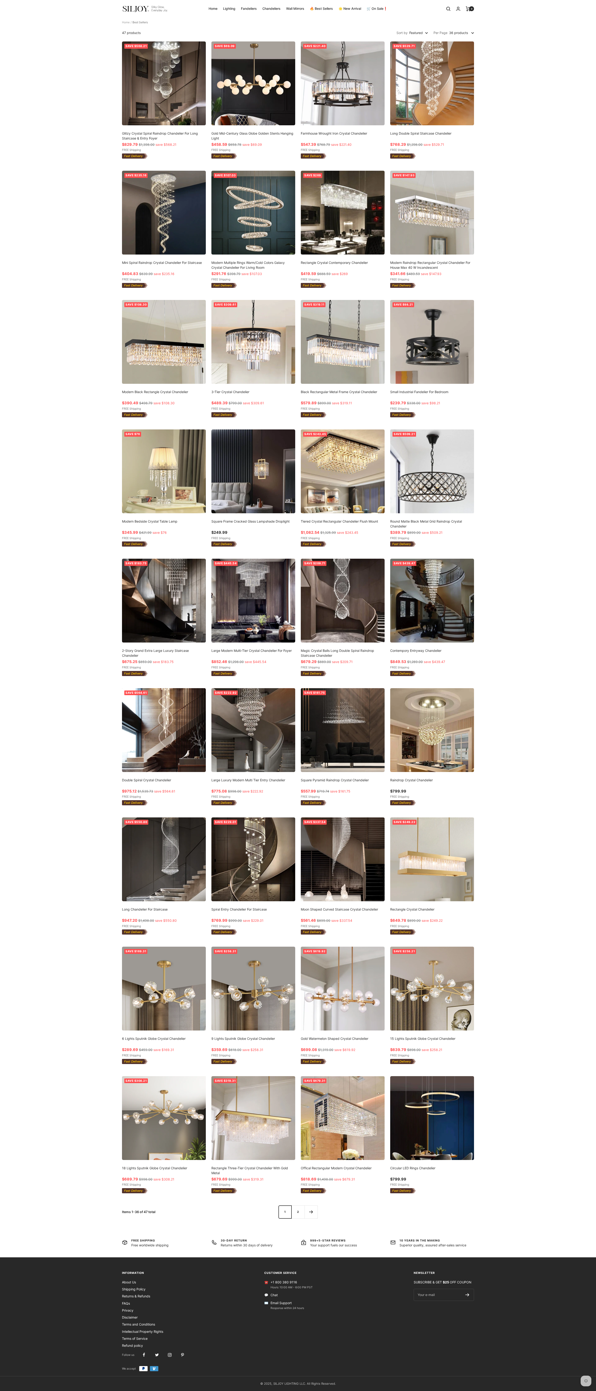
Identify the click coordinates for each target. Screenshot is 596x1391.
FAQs (126, 1303)
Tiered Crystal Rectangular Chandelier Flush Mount (339, 521)
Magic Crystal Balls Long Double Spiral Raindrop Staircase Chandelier (337, 653)
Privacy (127, 1310)
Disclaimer (130, 1317)
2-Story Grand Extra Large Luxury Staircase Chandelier (155, 653)
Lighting (229, 8)
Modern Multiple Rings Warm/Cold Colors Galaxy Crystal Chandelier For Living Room (248, 265)
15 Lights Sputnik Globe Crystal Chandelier (422, 1039)
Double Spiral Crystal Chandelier (146, 780)
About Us (129, 1282)
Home (213, 8)
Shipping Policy (134, 1289)
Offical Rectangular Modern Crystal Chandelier (336, 1168)
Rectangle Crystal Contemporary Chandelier (334, 263)
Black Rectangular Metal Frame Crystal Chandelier (339, 392)
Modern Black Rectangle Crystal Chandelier (155, 392)
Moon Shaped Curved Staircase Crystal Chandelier (339, 909)
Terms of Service (135, 1338)
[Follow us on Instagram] (169, 1354)
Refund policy (132, 1345)
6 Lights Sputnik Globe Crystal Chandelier (154, 1039)
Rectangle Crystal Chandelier (412, 909)
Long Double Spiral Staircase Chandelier (420, 133)
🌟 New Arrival (350, 8)
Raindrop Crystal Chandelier (411, 780)
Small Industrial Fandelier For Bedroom (419, 392)
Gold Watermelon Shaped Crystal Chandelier (334, 1039)
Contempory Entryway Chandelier (415, 651)
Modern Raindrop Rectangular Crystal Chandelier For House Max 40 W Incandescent (430, 265)
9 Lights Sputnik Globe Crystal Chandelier (243, 1039)
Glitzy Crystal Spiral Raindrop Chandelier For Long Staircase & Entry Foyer (160, 135)
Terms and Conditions (138, 1324)
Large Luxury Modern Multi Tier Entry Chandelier (248, 780)
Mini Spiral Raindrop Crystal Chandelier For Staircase (162, 263)
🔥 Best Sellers (321, 8)
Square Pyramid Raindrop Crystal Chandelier (335, 780)
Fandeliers (249, 8)
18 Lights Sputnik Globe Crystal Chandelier (154, 1168)
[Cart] (468, 9)
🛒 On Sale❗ (377, 8)
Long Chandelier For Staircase (145, 909)
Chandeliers (271, 8)
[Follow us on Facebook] (144, 1354)
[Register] (467, 1294)
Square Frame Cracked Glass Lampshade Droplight (250, 521)
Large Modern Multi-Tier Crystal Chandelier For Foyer (251, 651)
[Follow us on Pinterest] (182, 1354)
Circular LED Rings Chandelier (412, 1168)
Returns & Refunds (136, 1296)
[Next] (311, 1211)
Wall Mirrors (295, 8)
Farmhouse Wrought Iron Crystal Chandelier (334, 133)
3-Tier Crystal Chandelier (230, 392)
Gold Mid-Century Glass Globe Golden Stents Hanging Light (252, 135)
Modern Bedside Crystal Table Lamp (149, 521)
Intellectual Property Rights (142, 1331)
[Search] (448, 9)
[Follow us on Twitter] (156, 1354)
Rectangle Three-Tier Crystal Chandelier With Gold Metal (249, 1170)
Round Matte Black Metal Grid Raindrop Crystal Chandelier (426, 523)
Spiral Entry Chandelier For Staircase (239, 909)
